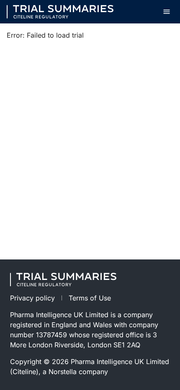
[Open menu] (166, 11)
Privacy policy (32, 298)
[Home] (60, 11)
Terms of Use (90, 298)
